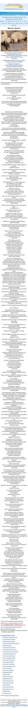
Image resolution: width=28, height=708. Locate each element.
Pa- (11, 23)
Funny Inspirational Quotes (9, 658)
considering (10, 54)
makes (17, 68)
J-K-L (3, 23)
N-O (9, 23)
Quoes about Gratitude (8, 662)
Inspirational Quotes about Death (10, 651)
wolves (17, 55)
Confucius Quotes (7, 693)
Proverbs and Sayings (8, 676)
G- (24, 21)
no (19, 65)
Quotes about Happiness (9, 664)
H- (26, 21)
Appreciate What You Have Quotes (11, 643)
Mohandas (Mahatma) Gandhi (14, 66)
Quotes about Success (8, 689)
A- (5, 21)
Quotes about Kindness (8, 670)
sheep (25, 55)
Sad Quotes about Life (8, 680)
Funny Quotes (14, 19)
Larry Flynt (14, 58)
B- (7, 21)
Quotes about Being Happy (9, 666)
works (15, 52)
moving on (21, 9)
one (22, 55)
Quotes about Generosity (9, 660)
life (16, 9)
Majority (7, 52)
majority (14, 65)
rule (10, 52)
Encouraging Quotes (7, 17)
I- (0, 23)
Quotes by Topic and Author (12, 695)
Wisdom (13, 60)
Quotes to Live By (17, 17)
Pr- (14, 23)
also (22, 52)
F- (22, 21)
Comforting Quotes (7, 645)
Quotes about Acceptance (9, 641)
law (8, 65)
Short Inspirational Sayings (9, 639)
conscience (17, 63)
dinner (20, 57)
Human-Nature (21, 60)
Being (9, 21)
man (7, 68)
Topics (1, 21)
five (14, 55)
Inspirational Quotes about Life (13, 627)
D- (18, 21)
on (9, 57)
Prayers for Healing (7, 668)
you (19, 52)
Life (16, 60)
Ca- (13, 21)
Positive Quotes (6, 674)
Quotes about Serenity (8, 682)
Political (20, 61)
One (5, 68)
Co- (16, 21)
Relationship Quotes (7, 678)
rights (19, 54)
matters (11, 63)
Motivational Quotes (7, 672)
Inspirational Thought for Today (10, 637)
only (12, 52)
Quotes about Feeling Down (9, 653)
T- (24, 23)
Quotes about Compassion (9, 647)
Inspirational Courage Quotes (10, 649)
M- (6, 23)
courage (13, 68)
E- (20, 21)
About (20, 19)
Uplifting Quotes (6, 691)
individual (15, 54)
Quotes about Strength (8, 687)
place (21, 65)
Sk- (22, 23)
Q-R (17, 23)
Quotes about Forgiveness (9, 655)
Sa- (19, 23)
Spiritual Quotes (6, 684)
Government (15, 61)
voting (7, 57)
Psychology (9, 61)
